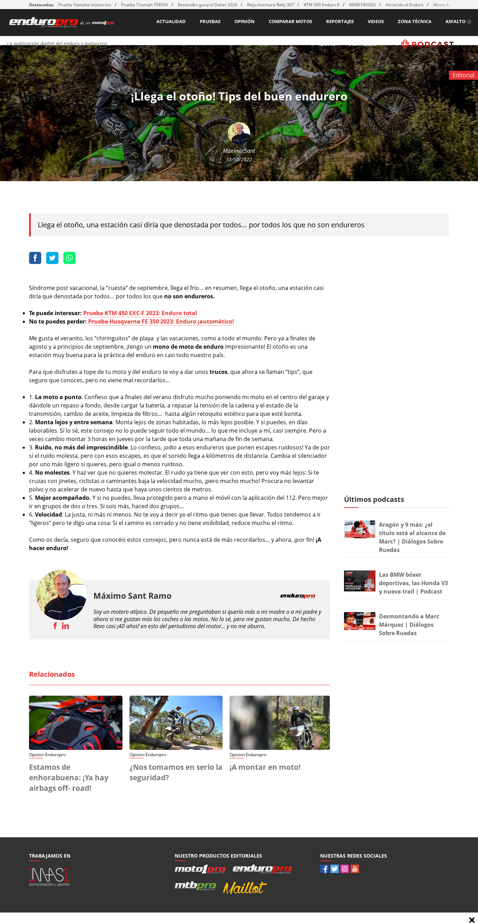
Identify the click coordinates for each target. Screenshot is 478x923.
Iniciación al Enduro (404, 5)
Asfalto (455, 21)
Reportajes (340, 21)
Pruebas (210, 21)
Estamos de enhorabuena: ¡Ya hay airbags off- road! (68, 777)
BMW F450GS (362, 5)
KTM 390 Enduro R (321, 5)
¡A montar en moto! (265, 767)
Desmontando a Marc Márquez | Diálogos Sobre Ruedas (409, 624)
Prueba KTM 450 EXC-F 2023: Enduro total (140, 313)
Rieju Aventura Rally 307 (270, 5)
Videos (376, 21)
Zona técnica (414, 21)
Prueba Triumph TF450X (144, 5)
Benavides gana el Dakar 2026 (207, 5)
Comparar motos (290, 21)
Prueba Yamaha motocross (84, 5)
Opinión (244, 21)
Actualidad (171, 21)
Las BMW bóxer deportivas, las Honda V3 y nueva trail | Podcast (413, 583)
